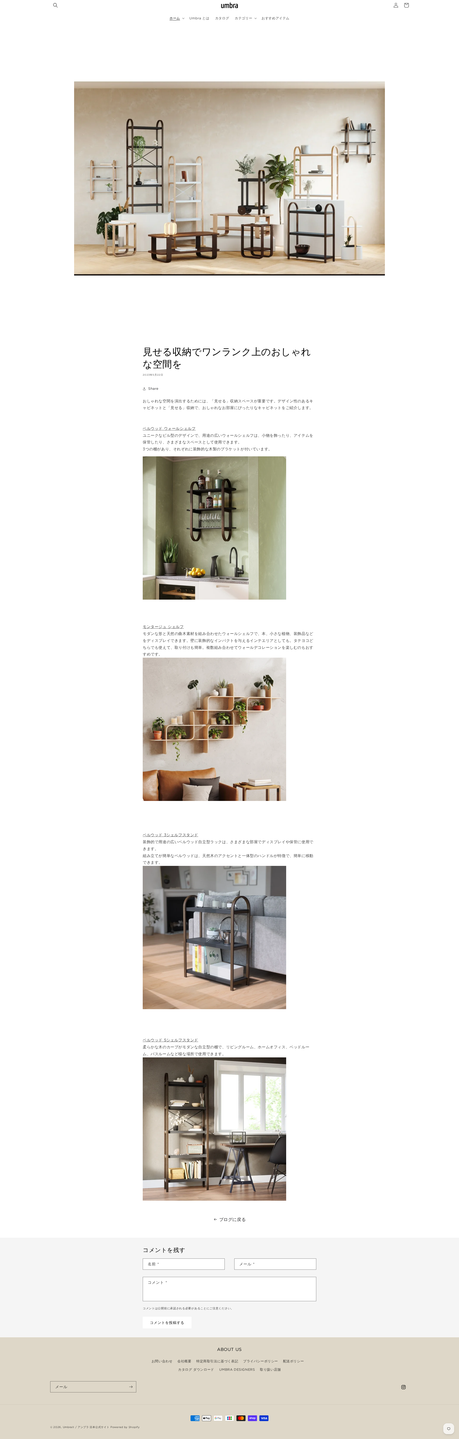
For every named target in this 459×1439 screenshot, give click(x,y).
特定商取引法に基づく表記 (217, 1361)
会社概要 (184, 1361)
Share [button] (153, 388)
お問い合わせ (162, 1361)
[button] (55, 5)
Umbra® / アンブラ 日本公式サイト (86, 1427)
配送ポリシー (293, 1361)
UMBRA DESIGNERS (237, 1369)
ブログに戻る (232, 1219)
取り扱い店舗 (270, 1369)
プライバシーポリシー (260, 1361)
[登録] (131, 1386)
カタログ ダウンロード (196, 1369)
